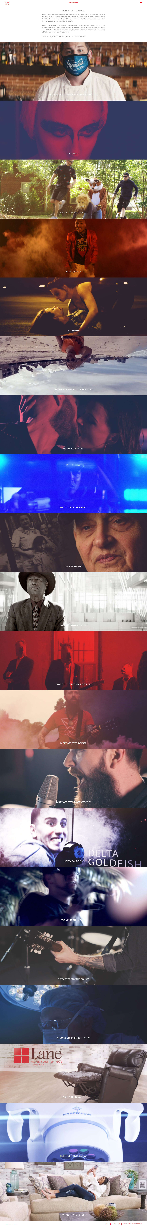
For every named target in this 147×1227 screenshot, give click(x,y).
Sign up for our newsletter (132, 1224)
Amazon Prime (64, 32)
